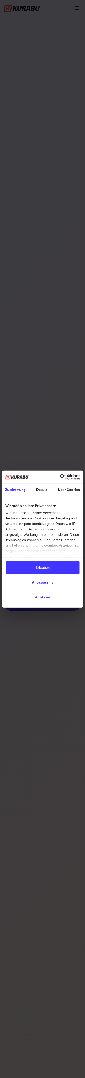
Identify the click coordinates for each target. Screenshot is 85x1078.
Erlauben (42, 567)
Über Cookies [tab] (69, 489)
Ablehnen (42, 597)
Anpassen (40, 582)
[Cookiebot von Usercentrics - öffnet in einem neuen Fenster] (60, 477)
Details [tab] (41, 489)
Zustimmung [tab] (15, 489)
